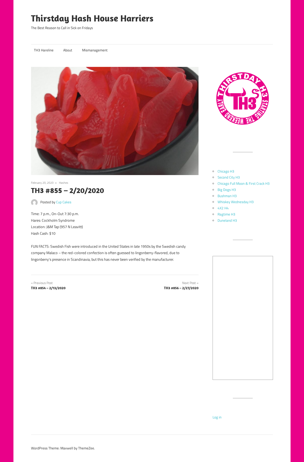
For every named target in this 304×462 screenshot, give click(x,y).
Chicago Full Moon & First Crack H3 (244, 183)
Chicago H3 (226, 171)
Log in (217, 417)
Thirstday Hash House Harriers (92, 18)
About (67, 50)
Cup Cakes (63, 202)
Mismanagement (95, 50)
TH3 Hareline (44, 50)
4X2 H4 (223, 208)
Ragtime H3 (226, 214)
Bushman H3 (227, 196)
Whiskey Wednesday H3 (236, 202)
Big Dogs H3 (227, 189)
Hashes (63, 182)
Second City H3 (229, 177)
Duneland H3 (227, 220)
